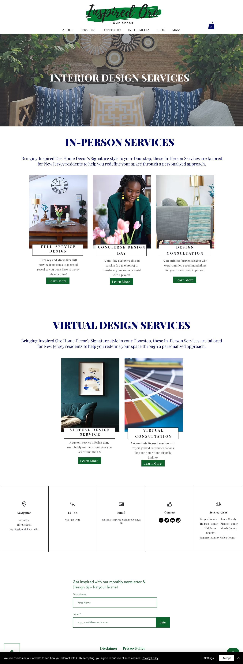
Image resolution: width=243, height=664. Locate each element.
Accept (226, 658)
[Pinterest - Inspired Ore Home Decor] (166, 520)
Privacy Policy (150, 658)
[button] (211, 25)
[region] (58, 242)
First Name (79, 594)
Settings (209, 658)
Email (76, 614)
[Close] (238, 658)
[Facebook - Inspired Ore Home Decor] (161, 520)
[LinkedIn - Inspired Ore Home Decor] (172, 520)
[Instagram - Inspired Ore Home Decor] (178, 520)
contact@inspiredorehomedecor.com (121, 521)
